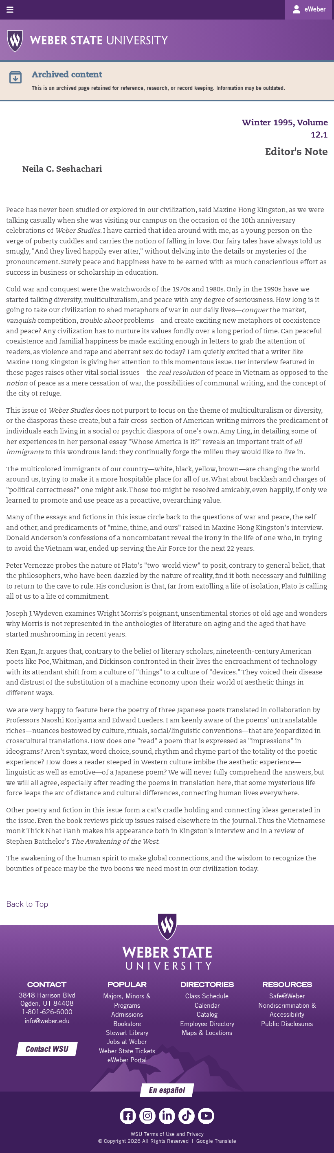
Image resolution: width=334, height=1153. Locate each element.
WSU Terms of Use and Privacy (167, 1134)
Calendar (207, 1005)
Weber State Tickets (127, 1051)
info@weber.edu (47, 1021)
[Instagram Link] (147, 1116)
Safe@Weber (287, 996)
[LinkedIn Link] (167, 1116)
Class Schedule (207, 996)
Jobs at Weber (127, 1041)
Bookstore (127, 1024)
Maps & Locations (207, 1032)
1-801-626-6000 (47, 1012)
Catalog (207, 1014)
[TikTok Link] (186, 1116)
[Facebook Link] (128, 1116)
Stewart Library (127, 1032)
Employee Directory (207, 1024)
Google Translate (216, 1141)
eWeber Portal (127, 1060)
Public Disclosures (287, 1024)
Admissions (127, 1014)
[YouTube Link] (206, 1116)
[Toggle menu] (10, 9)
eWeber (315, 9)
